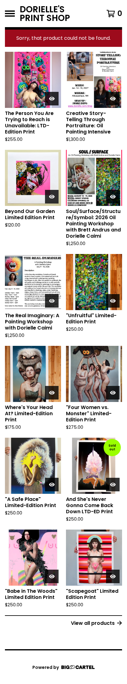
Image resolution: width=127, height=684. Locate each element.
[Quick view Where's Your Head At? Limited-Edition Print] (52, 392)
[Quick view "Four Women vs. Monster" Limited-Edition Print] (113, 392)
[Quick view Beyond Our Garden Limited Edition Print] (52, 196)
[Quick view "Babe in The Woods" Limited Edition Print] (52, 576)
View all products (93, 623)
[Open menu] (10, 13)
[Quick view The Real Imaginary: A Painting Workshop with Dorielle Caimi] (52, 301)
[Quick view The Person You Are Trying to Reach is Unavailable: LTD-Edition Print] (52, 98)
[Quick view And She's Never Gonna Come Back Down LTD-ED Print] (113, 484)
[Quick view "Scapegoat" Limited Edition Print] (113, 576)
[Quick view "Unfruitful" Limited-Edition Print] (113, 301)
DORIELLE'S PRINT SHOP (45, 13)
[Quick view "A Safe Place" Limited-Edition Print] (52, 484)
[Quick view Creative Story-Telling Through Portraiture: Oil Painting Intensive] (113, 98)
